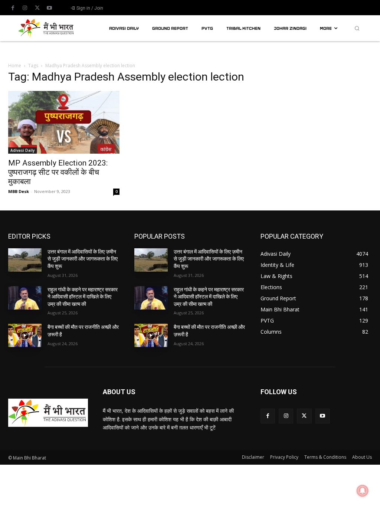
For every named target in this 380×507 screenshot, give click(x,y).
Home (14, 65)
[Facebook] (12, 8)
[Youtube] (49, 8)
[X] (37, 8)
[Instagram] (25, 8)
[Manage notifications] (362, 491)
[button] (357, 28)
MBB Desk (18, 191)
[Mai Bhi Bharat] (47, 28)
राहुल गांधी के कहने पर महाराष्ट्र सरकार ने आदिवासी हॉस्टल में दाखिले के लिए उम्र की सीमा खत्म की (83, 297)
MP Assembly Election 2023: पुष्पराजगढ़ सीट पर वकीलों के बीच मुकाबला (58, 172)
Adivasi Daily (22, 150)
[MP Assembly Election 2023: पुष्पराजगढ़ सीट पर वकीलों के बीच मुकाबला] (63, 122)
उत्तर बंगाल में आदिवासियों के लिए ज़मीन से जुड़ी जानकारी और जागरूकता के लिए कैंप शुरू (83, 259)
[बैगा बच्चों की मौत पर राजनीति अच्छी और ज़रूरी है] (25, 335)
